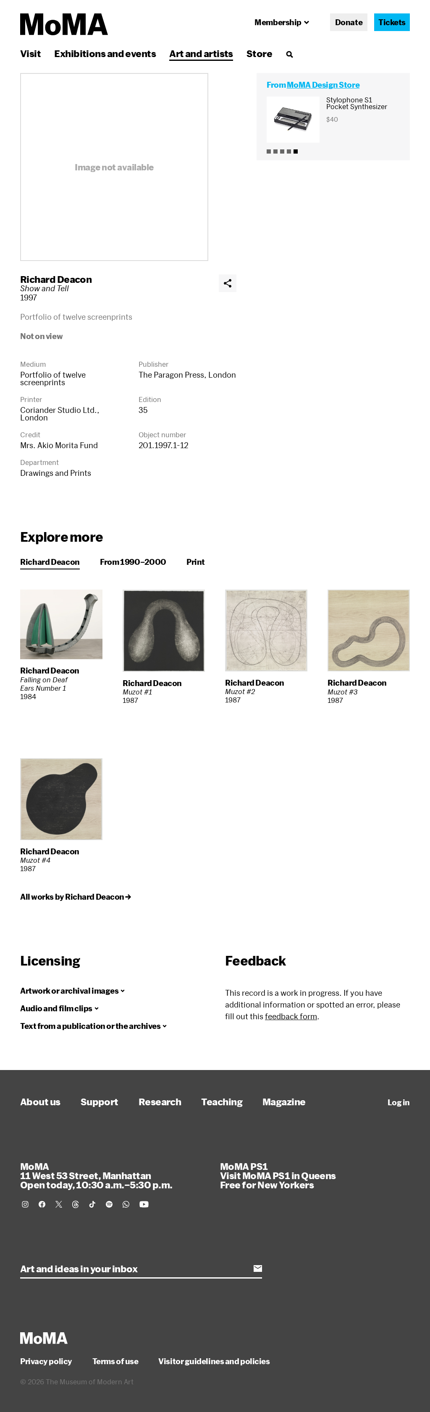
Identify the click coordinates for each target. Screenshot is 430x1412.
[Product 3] (282, 151)
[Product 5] (296, 151)
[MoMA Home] (64, 24)
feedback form (291, 1016)
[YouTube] (144, 1204)
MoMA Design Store (323, 84)
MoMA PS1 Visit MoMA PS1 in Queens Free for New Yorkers (278, 1175)
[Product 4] (289, 151)
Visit (30, 53)
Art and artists (201, 53)
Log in (399, 1102)
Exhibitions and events (105, 53)
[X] (59, 1204)
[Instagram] (25, 1204)
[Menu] (289, 54)
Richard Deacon (56, 279)
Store (259, 53)
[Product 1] (269, 151)
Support (99, 1101)
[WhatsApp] (126, 1204)
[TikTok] (92, 1204)
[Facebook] (42, 1204)
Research (160, 1101)
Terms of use (115, 1361)
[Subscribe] (258, 1268)
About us (40, 1101)
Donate (348, 22)
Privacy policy (46, 1361)
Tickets (392, 22)
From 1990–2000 (133, 561)
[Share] (227, 283)
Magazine (284, 1101)
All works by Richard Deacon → (75, 896)
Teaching (221, 1101)
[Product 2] (275, 151)
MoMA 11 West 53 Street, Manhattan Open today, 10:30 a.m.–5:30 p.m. (96, 1175)
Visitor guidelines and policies (214, 1361)
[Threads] (76, 1204)
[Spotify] (109, 1204)
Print (195, 561)
